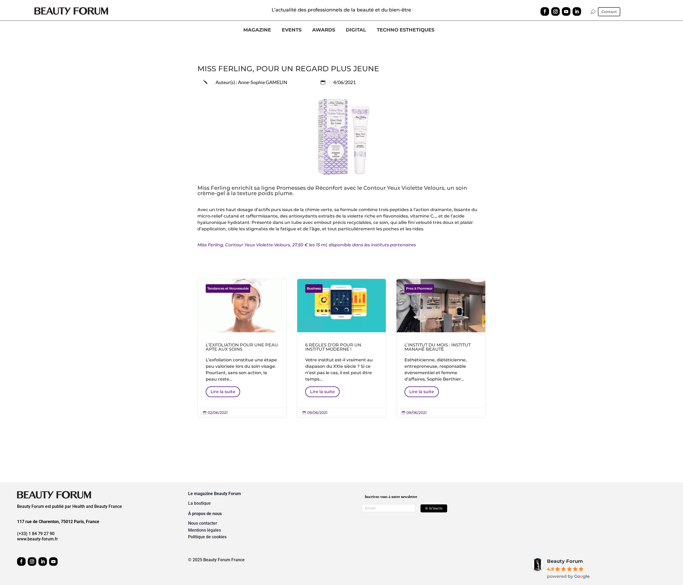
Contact (609, 12)
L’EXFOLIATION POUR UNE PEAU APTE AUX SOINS (242, 348)
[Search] (593, 11)
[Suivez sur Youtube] (566, 11)
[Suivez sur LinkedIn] (577, 11)
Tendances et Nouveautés (228, 288)
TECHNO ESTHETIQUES (405, 30)
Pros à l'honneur (419, 288)
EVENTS (291, 30)
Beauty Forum (565, 561)
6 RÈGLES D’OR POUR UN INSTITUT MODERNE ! (341, 348)
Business (314, 288)
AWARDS (323, 30)
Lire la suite (223, 391)
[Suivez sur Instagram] (555, 11)
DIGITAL (356, 30)
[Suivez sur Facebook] (545, 11)
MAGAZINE (257, 30)
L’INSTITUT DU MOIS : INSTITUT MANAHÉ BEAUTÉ (440, 348)
